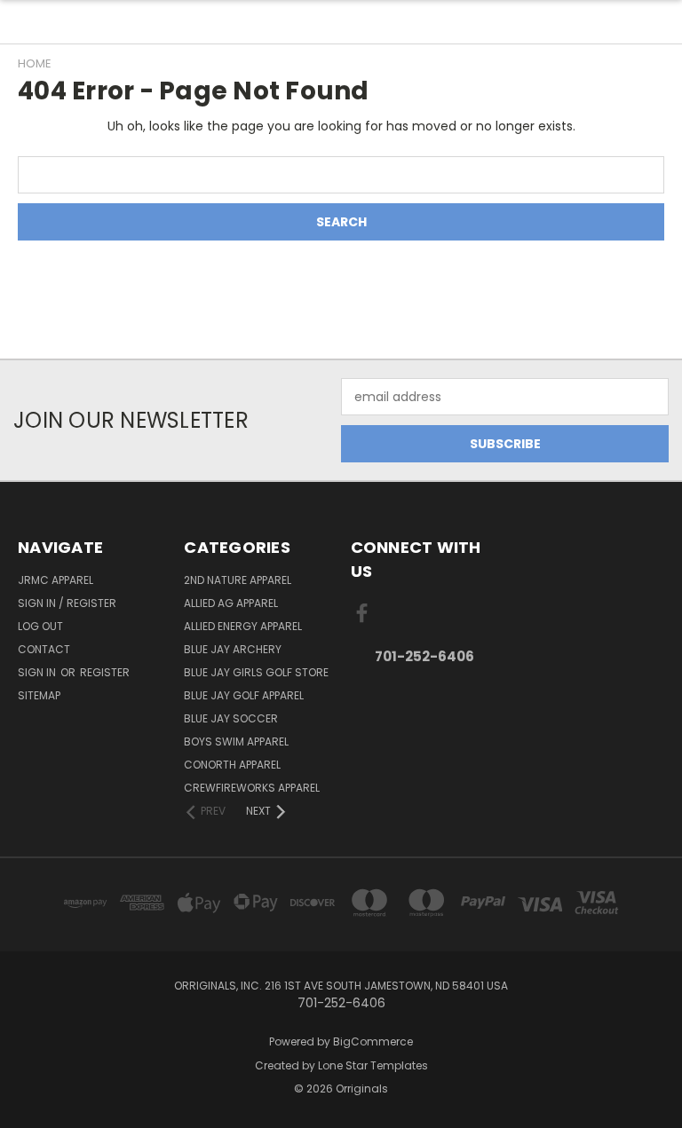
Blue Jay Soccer (231, 718)
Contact (44, 649)
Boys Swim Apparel (236, 741)
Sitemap (39, 695)
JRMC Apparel (55, 580)
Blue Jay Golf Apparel (244, 695)
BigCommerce (373, 1041)
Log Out (40, 626)
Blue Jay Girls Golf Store (256, 672)
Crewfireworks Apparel (252, 787)
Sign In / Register (67, 603)
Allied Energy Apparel (243, 626)
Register (105, 672)
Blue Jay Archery (233, 649)
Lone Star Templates (373, 1065)
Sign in (38, 672)
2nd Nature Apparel (237, 580)
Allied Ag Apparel (231, 603)
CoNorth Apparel (232, 764)
